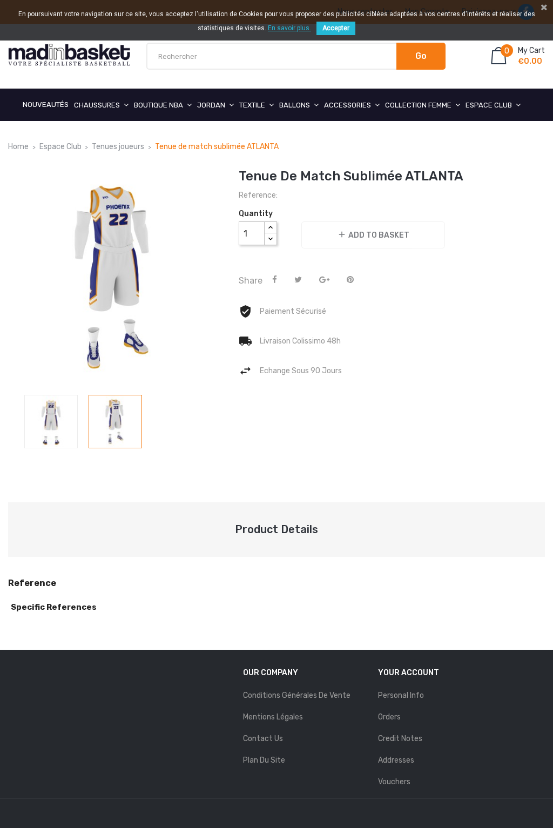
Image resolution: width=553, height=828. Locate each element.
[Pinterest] (350, 279)
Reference (32, 583)
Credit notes (400, 738)
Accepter (335, 28)
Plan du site (264, 760)
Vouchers (394, 781)
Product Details (276, 529)
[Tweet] (298, 279)
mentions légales (273, 717)
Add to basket (373, 235)
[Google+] (324, 279)
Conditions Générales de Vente (296, 695)
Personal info (401, 695)
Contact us (263, 738)
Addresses (396, 760)
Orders (389, 717)
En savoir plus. (289, 28)
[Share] (274, 279)
